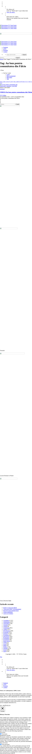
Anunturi (5, 625)
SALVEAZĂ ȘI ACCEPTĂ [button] (7, 753)
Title (8, 79)
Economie (6, 632)
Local (4, 644)
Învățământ (6, 638)
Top (1, 657)
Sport (4, 651)
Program (5, 50)
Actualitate (6, 620)
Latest (8, 74)
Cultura (5, 629)
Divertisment (6, 630)
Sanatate (5, 648)
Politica (5, 647)
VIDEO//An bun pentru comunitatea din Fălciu (16, 92)
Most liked (9, 77)
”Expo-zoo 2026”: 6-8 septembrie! (12, 609)
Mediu (5, 645)
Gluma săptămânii (8, 612)
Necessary (4, 734)
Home (1, 59)
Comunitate (6, 628)
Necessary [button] (2, 732)
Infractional (6, 636)
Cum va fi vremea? (8, 613)
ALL (1, 81)
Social (4, 650)
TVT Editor (3, 95)
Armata (5, 626)
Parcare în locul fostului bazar (11, 610)
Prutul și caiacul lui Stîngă (10, 607)
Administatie (6, 622)
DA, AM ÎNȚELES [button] (5, 705)
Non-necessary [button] (4, 742)
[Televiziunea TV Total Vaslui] (8, 27)
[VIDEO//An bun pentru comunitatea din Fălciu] (16, 86)
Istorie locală (6, 641)
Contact (5, 51)
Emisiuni (5, 47)
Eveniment (6, 635)
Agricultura (6, 623)
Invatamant (6, 639)
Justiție (5, 642)
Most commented (11, 76)
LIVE (4, 49)
